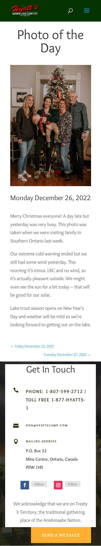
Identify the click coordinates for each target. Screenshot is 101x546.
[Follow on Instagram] (58, 485)
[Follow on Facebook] (24, 485)
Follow (39, 484)
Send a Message (61, 535)
